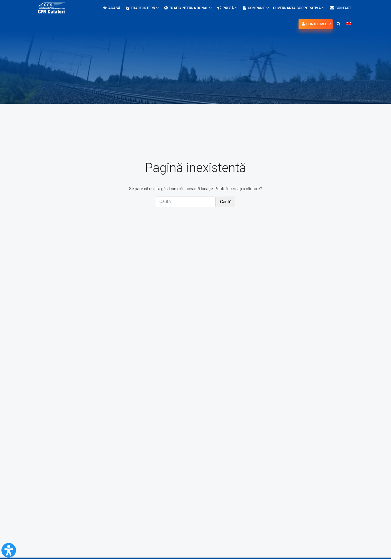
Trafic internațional (189, 8)
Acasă (114, 8)
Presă (229, 8)
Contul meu (317, 24)
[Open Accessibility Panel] (8, 550)
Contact (343, 8)
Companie (257, 8)
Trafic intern (143, 8)
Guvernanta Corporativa (297, 8)
